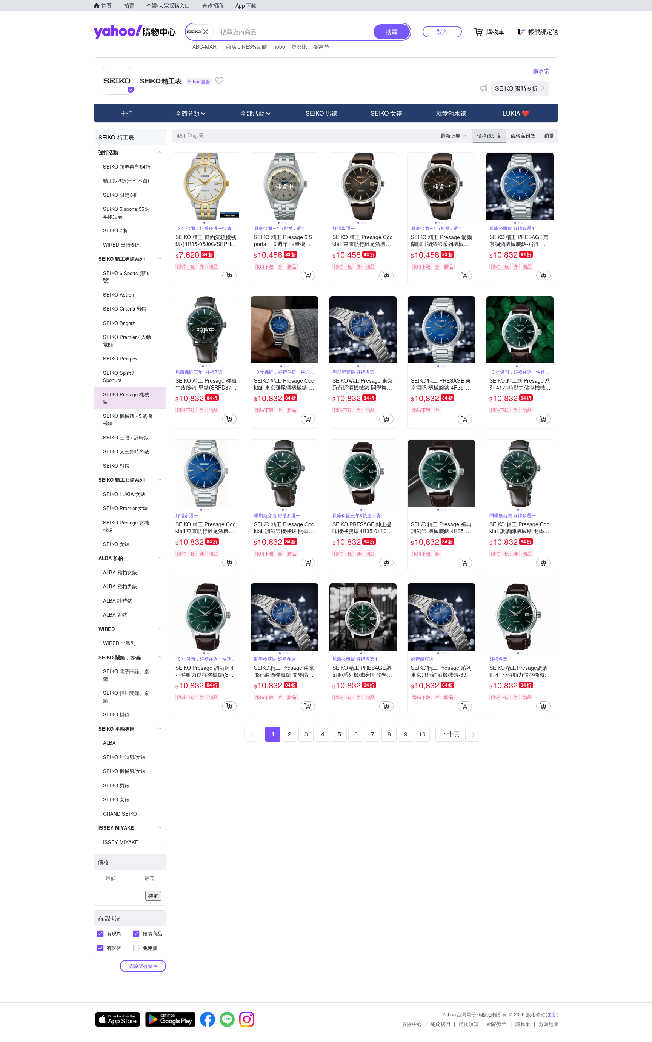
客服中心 (412, 1023)
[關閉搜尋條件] (205, 31)
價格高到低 (523, 135)
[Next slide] (235, 186)
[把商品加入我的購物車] (229, 275)
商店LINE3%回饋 (246, 46)
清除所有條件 (143, 965)
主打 (126, 113)
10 (422, 734)
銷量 (549, 135)
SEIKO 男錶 (321, 113)
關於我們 (440, 1023)
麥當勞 (321, 46)
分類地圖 (548, 1023)
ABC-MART (206, 46)
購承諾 (541, 70)
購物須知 (468, 1023)
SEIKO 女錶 (386, 113)
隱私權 (522, 1023)
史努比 (299, 46)
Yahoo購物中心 (135, 32)
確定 (153, 895)
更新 (552, 1014)
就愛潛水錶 (451, 113)
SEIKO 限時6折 (516, 88)
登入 (442, 32)
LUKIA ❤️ (516, 113)
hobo (279, 46)
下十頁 (450, 734)
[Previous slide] (177, 186)
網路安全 (497, 1023)
